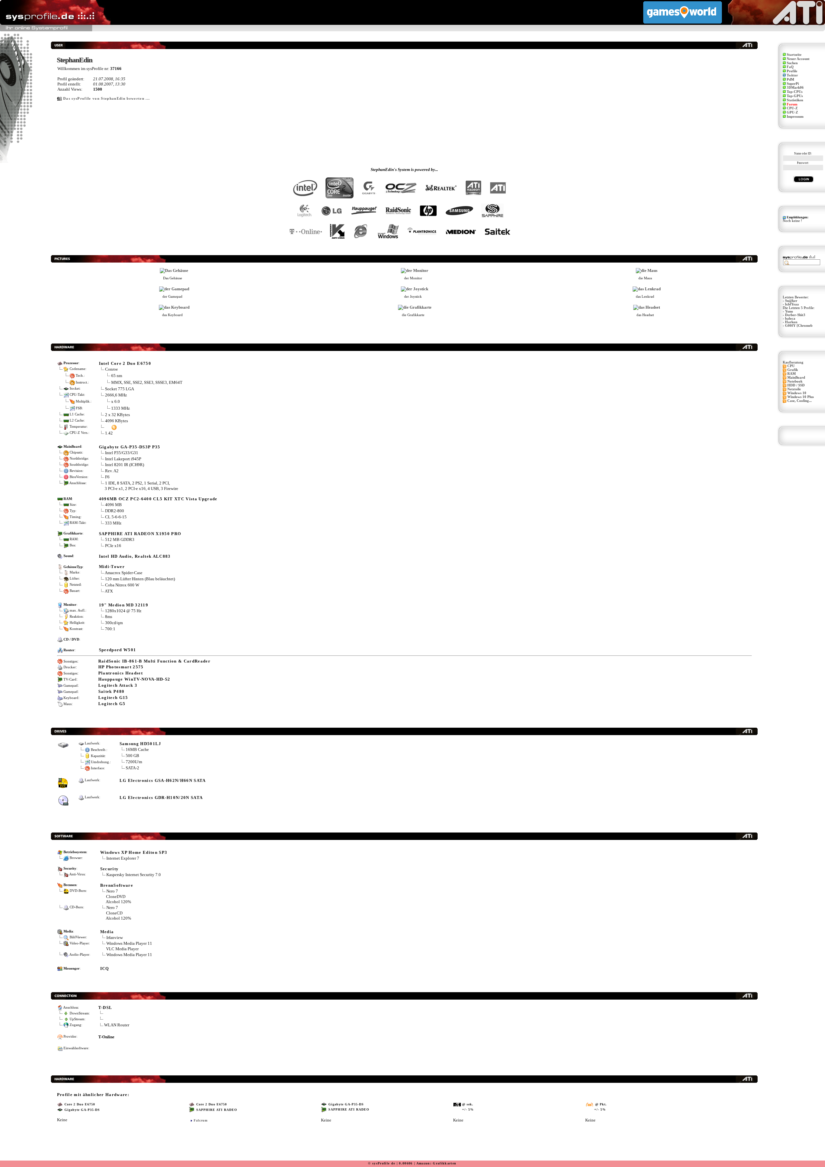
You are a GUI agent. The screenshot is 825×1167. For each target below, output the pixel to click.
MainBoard (796, 377)
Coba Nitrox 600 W (122, 585)
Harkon (791, 322)
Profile (792, 71)
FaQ (790, 67)
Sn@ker (791, 301)
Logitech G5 (112, 703)
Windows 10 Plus (800, 397)
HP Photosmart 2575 (121, 666)
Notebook (794, 381)
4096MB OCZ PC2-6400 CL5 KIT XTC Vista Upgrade (158, 498)
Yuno (789, 311)
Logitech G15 (113, 697)
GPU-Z (792, 112)
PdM (790, 79)
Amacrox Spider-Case (123, 572)
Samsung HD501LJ (140, 743)
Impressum (795, 116)
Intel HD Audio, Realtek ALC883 (135, 556)
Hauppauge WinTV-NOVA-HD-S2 (134, 679)
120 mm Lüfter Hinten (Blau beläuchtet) (140, 578)
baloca (790, 318)
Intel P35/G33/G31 (121, 452)
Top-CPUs (794, 92)
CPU (791, 366)
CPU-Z (792, 108)
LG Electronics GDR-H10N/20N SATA (161, 797)
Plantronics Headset (120, 673)
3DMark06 (795, 87)
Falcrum (201, 1120)
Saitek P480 (111, 691)
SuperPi (793, 83)
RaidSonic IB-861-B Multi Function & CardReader (154, 661)
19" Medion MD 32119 (123, 605)
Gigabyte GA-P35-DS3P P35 (129, 446)
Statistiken (795, 100)
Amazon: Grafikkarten (436, 1163)
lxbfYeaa (792, 304)
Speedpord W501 (117, 649)
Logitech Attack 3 (118, 685)
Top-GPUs (795, 96)
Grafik (792, 370)
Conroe (111, 369)
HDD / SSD (796, 385)
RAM (791, 373)
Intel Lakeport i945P (123, 458)
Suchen (792, 63)
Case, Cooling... (799, 401)
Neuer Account (798, 59)
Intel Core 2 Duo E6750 (125, 363)
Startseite (794, 54)
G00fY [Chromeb (798, 325)
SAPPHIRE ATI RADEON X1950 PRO (140, 533)
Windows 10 (796, 393)
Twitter (792, 75)
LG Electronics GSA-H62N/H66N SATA (163, 780)
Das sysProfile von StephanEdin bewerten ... (106, 98)
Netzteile (794, 389)
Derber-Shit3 (795, 315)
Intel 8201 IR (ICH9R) (124, 464)
